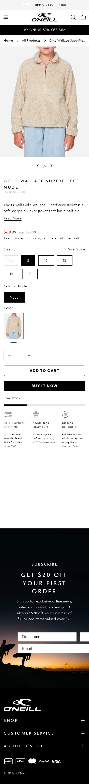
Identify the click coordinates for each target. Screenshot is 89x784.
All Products (31, 40)
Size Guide (77, 249)
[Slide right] (51, 166)
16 (30, 273)
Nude (14, 297)
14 (11, 273)
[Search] (73, 17)
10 (46, 260)
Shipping (34, 238)
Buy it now (44, 385)
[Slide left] (38, 166)
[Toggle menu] (6, 17)
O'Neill (21, 773)
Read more (13, 218)
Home (8, 40)
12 (64, 260)
